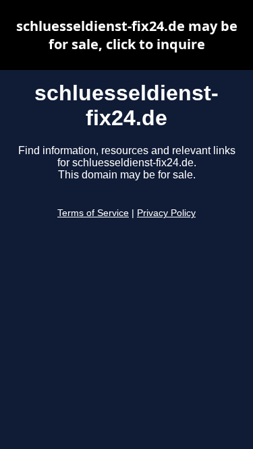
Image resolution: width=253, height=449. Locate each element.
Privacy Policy (166, 213)
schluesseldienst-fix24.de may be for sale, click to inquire (126, 35)
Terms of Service (93, 213)
